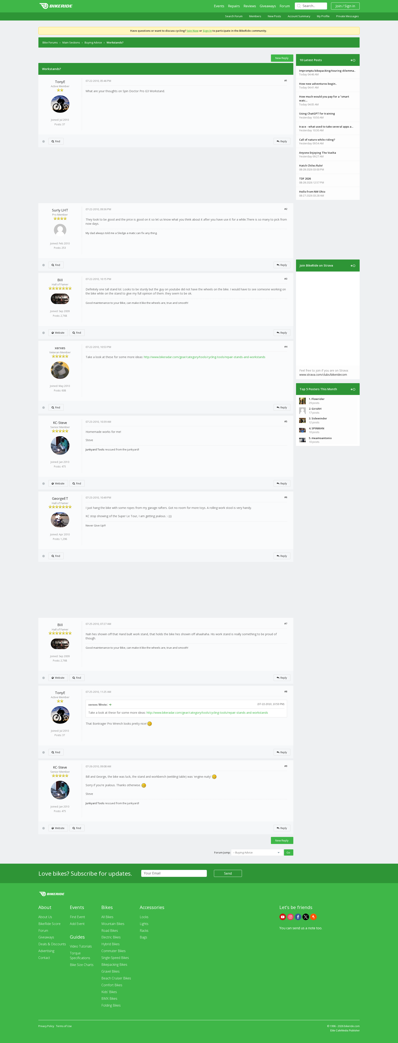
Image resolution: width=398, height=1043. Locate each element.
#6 (285, 497)
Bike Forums (50, 42)
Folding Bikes (111, 1005)
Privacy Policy (46, 1026)
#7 (285, 623)
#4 (285, 346)
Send (228, 873)
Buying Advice (93, 42)
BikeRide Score (49, 923)
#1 (285, 80)
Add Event (77, 923)
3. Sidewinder (318, 418)
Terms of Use (64, 1026)
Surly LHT (60, 210)
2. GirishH (315, 408)
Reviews (250, 6)
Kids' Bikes (109, 992)
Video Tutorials (81, 946)
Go (288, 852)
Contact (44, 957)
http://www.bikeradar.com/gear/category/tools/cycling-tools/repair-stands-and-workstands (204, 357)
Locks (144, 917)
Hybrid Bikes (110, 944)
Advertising (46, 951)
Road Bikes (109, 930)
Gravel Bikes (110, 971)
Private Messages (347, 16)
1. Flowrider (317, 399)
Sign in (350, 6)
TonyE (60, 81)
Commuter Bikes (113, 951)
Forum (285, 6)
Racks (144, 930)
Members (255, 16)
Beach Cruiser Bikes (116, 978)
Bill (60, 280)
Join (339, 6)
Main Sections (71, 42)
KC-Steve (60, 422)
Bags (143, 937)
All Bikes (107, 917)
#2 (285, 208)
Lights (144, 923)
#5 (285, 421)
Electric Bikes (111, 937)
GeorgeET (60, 498)
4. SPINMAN (316, 428)
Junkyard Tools (95, 449)
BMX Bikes (109, 998)
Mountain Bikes (112, 923)
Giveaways (268, 6)
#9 (285, 766)
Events (219, 6)
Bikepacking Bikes (114, 964)
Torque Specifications (80, 955)
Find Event (77, 917)
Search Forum (234, 16)
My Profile (323, 16)
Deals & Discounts (52, 944)
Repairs (234, 6)
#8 (285, 691)
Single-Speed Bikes (115, 957)
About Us (45, 917)
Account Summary (299, 16)
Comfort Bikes (111, 985)
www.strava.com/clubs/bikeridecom (323, 375)
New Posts (274, 16)
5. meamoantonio (320, 438)
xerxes (60, 347)
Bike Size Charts (81, 964)
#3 (285, 278)
